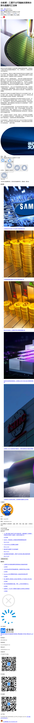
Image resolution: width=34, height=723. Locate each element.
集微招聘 (11, 633)
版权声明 (7, 633)
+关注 (2, 502)
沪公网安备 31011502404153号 (10, 721)
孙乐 (5, 8)
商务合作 (29, 633)
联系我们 (16, 633)
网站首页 (3, 633)
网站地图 (20, 633)
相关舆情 (3, 10)
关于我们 (24, 633)
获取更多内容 (4, 558)
